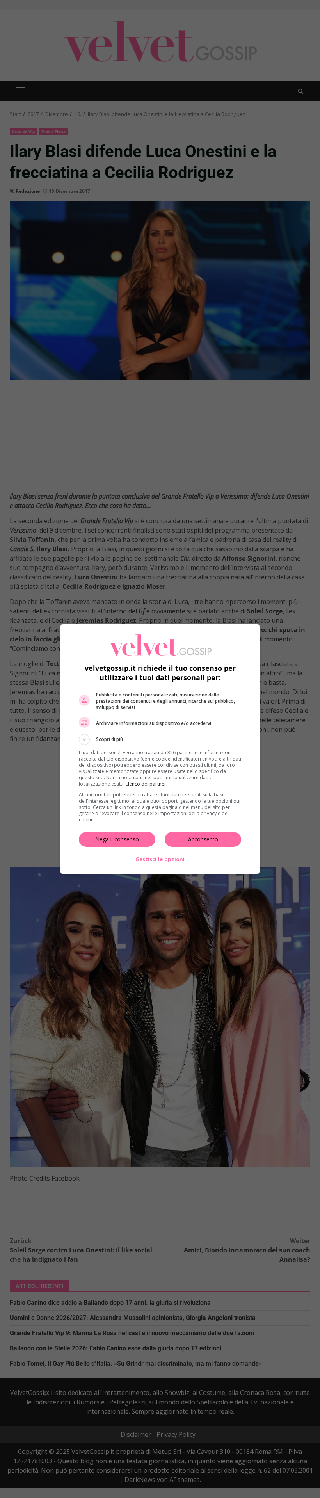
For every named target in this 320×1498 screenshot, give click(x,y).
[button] (160, 739)
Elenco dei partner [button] (146, 783)
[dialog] (160, 749)
